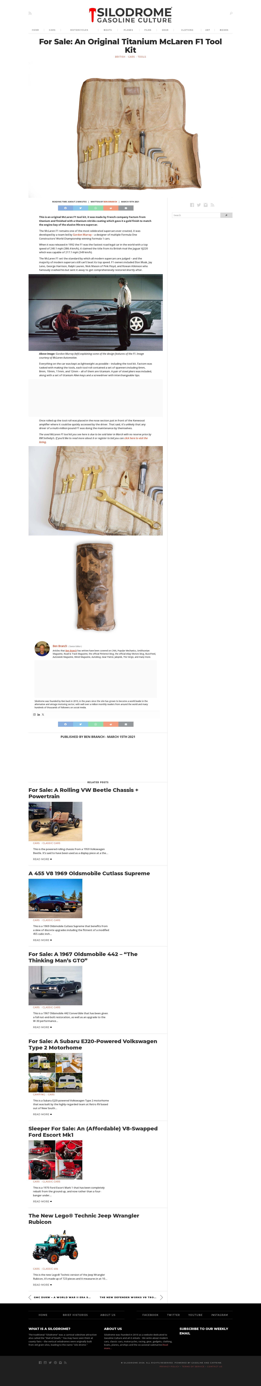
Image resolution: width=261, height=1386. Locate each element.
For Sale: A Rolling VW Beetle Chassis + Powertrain (84, 793)
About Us (108, 1315)
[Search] (231, 13)
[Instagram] (34, 714)
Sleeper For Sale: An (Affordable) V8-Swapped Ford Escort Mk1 (93, 1131)
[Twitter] (43, 714)
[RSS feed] (30, 13)
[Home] (130, 15)
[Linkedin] (38, 714)
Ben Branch (110, 201)
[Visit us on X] (199, 205)
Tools (142, 56)
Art (207, 30)
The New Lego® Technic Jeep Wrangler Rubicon (84, 1219)
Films (148, 30)
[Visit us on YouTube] (45, 1362)
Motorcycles (79, 30)
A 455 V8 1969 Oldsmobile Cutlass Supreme (89, 873)
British (120, 56)
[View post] (55, 821)
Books (224, 30)
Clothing (187, 30)
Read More (41, 859)
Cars (52, 30)
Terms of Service (193, 1366)
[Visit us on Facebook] (192, 205)
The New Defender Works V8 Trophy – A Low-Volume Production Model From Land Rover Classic (131, 1297)
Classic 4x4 (50, 1269)
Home (35, 30)
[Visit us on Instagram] (206, 205)
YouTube (195, 1315)
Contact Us (214, 1366)
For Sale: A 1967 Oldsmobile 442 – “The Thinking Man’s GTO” (83, 957)
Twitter (173, 1315)
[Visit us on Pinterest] (55, 1362)
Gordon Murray (82, 234)
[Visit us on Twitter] (50, 1362)
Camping (39, 1094)
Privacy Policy (169, 1366)
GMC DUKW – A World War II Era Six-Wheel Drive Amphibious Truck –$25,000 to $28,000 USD (63, 1297)
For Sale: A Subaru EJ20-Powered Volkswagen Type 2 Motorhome (93, 1044)
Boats (108, 30)
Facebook (150, 1315)
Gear (165, 30)
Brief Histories (75, 1315)
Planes (128, 30)
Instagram (219, 1315)
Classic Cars (51, 843)
